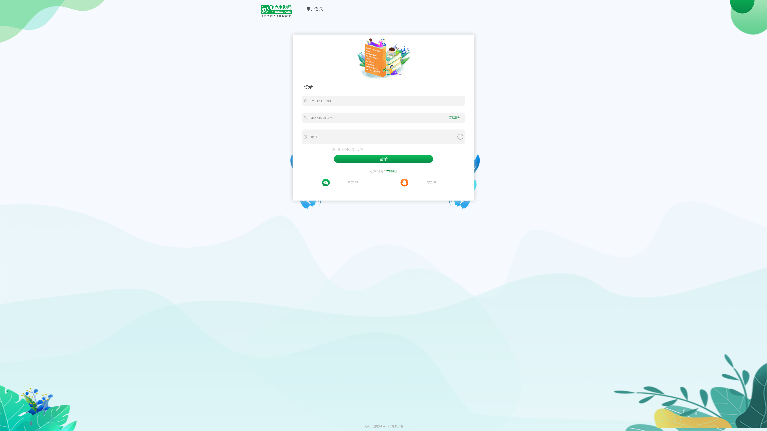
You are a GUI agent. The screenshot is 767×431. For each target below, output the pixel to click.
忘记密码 (454, 117)
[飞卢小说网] (278, 15)
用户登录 (314, 9)
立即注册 (391, 171)
